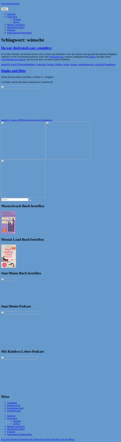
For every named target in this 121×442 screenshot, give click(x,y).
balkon (32, 64)
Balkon (92, 57)
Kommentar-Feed (15, 408)
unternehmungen (86, 64)
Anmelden (12, 403)
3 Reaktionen (109, 64)
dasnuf (4, 64)
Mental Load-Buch (16, 24)
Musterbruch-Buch (16, 27)
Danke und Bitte (13, 71)
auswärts (25, 64)
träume (74, 64)
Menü (4, 9)
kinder (66, 64)
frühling (58, 64)
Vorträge (17, 19)
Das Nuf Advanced (10, 3)
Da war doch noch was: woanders (26, 48)
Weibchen (27, 120)
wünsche (99, 64)
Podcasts (11, 30)
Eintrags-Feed (13, 405)
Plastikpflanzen (56, 57)
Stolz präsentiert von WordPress (60, 439)
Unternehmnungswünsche (13, 59)
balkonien (41, 64)
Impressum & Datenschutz (19, 32)
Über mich (12, 17)
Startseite (11, 14)
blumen (50, 64)
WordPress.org (14, 411)
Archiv (16, 22)
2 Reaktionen (46, 120)
